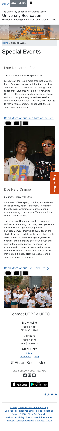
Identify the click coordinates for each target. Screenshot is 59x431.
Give (14, 2)
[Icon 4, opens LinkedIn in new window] (56, 394)
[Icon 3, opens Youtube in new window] (52, 394)
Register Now (54, 183)
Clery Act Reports (36, 414)
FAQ (37, 356)
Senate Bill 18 (19, 414)
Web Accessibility (15, 417)
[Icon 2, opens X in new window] (48, 394)
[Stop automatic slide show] (8, 123)
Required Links (26, 410)
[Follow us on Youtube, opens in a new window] (34, 375)
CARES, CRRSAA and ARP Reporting (29, 407)
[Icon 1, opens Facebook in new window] (45, 394)
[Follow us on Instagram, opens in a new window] (29, 375)
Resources (25, 356)
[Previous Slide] (17, 123)
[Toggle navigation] (31, 3)
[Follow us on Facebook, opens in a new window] (25, 375)
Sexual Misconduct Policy (20, 420)
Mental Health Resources (39, 417)
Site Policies (11, 410)
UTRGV (6, 3)
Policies (29, 353)
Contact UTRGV (43, 420)
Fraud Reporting (44, 410)
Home (5, 42)
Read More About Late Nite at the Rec (29, 118)
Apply (22, 2)
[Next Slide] (25, 123)
